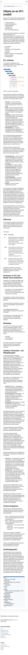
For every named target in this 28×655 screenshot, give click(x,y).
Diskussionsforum (5, 646)
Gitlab (2, 649)
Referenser (3, 637)
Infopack (15, 619)
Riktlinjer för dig (5, 631)
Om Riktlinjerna (4, 630)
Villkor (2, 648)
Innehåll (2, 636)
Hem (5, 6)
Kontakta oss (4, 645)
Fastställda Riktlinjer (6, 634)
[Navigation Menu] (26, 1)
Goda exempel (4, 633)
